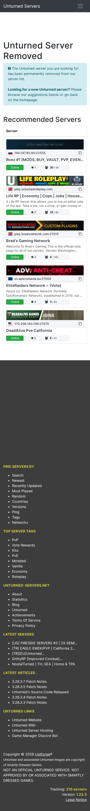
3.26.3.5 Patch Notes (29, 686)
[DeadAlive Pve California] (45, 315)
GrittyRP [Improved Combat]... (37, 659)
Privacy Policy (23, 625)
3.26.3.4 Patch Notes (29, 697)
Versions (19, 506)
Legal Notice (76, 799)
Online (15, 167)
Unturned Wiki (23, 725)
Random (19, 496)
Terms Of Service (26, 620)
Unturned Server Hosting (32, 730)
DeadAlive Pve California (29, 330)
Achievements (23, 615)
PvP (15, 540)
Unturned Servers (21, 6)
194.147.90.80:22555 (30, 153)
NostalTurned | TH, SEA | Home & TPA (43, 664)
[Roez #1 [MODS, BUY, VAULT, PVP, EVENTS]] (45, 144)
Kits (15, 550)
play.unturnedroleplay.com (33, 189)
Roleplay (19, 576)
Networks (20, 522)
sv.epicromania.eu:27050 (32, 279)
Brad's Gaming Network (28, 240)
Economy (20, 571)
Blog (15, 604)
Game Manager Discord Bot (35, 735)
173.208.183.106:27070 (31, 324)
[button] (80, 152)
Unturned (19, 610)
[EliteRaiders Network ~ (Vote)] (45, 270)
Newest (18, 480)
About (17, 594)
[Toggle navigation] (80, 6)
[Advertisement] (45, 27)
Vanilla (17, 566)
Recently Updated (27, 485)
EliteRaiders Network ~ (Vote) (33, 285)
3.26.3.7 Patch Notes (29, 681)
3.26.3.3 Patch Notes (29, 702)
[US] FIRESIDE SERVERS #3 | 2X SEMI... (44, 643)
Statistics (19, 599)
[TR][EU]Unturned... (28, 653)
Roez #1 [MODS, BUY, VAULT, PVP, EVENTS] (46, 159)
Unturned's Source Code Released (40, 692)
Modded (19, 561)
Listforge (42, 754)
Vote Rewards (23, 545)
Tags (16, 517)
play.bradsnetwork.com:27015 (36, 234)
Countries (20, 501)
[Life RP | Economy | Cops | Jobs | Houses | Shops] (45, 181)
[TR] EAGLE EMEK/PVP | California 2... (43, 648)
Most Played (22, 491)
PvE (15, 555)
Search (17, 475)
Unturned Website (27, 720)
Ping (15, 512)
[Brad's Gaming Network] (45, 225)
